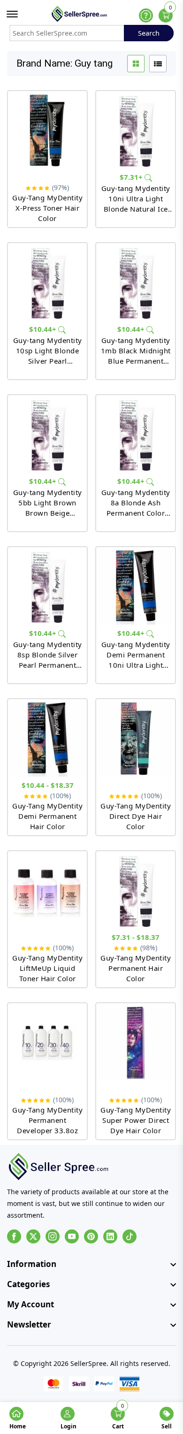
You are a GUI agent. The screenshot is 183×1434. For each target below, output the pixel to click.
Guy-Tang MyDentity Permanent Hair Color (135, 968)
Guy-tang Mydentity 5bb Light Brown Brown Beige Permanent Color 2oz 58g (47, 503)
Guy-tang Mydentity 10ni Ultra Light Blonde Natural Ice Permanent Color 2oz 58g (135, 198)
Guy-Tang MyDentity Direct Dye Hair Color (135, 816)
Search (149, 33)
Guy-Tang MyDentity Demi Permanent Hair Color (47, 816)
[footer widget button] (91, 1264)
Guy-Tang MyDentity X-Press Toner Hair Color (47, 208)
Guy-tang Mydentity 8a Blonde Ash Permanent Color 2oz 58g (135, 503)
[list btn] (158, 63)
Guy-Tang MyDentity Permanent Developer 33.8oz (47, 1120)
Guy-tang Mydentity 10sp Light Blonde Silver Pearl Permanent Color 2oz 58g (47, 351)
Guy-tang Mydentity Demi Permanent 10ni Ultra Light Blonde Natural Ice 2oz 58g (135, 655)
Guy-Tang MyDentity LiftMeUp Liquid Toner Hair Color (47, 968)
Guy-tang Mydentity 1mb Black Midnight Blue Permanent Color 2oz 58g (136, 351)
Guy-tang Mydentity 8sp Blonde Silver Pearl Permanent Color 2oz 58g (47, 655)
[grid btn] (136, 63)
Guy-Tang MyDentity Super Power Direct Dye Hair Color (135, 1120)
